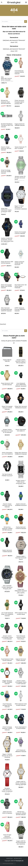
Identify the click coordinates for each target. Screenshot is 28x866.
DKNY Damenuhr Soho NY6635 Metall (21, 613)
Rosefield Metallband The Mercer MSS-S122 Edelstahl (7, 125)
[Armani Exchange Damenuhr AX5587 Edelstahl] (7, 719)
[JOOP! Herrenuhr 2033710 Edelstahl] (7, 804)
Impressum (9, 858)
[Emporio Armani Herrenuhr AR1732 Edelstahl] (7, 496)
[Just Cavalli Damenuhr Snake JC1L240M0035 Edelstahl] (7, 605)
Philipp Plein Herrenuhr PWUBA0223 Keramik (21, 407)
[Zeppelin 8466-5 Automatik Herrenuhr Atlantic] (21, 545)
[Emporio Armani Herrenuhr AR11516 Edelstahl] (7, 139)
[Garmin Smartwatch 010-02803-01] (21, 421)
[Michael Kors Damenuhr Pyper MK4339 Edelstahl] (7, 92)
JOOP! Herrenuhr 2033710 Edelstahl (7, 812)
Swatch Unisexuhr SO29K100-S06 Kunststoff (19, 263)
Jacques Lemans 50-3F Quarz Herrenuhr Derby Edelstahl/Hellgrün (20, 178)
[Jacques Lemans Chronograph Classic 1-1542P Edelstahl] (21, 673)
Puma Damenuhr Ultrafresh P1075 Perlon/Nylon (20, 637)
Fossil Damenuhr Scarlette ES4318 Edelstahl (19, 72)
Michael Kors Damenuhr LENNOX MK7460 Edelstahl (7, 528)
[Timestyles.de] (14, 2)
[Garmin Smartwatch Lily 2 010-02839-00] (7, 444)
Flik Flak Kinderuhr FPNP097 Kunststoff (7, 475)
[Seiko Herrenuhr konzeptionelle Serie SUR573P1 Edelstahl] (7, 300)
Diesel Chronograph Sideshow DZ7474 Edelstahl (7, 408)
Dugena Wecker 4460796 (7, 360)
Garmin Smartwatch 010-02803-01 (21, 430)
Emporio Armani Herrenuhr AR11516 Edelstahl (6, 148)
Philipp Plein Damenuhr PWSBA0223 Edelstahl (21, 453)
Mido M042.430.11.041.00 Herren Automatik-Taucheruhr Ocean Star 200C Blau (7, 80)
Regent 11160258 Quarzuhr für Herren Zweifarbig (7, 756)
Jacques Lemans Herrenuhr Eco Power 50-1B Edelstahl (7, 431)
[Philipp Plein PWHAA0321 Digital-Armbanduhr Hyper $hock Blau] (7, 196)
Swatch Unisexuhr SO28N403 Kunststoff (21, 504)
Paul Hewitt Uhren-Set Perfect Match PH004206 (21, 286)
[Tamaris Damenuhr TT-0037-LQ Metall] (21, 139)
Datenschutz (18, 858)
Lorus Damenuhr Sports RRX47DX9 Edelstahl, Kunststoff (20, 385)
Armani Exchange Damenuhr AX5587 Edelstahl (7, 728)
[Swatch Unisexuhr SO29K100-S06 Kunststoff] (21, 254)
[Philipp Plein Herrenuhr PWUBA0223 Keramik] (21, 398)
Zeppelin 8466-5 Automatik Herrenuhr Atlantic (20, 558)
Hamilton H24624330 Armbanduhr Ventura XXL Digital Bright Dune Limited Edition (7, 240)
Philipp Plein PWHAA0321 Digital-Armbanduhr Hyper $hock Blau (6, 211)
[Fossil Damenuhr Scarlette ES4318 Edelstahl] (21, 63)
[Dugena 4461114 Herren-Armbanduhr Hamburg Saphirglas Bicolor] (21, 771)
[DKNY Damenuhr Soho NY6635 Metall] (21, 605)
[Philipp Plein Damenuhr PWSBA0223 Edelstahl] (21, 444)
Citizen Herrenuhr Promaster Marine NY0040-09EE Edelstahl (19, 102)
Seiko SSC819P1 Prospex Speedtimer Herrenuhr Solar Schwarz (7, 588)
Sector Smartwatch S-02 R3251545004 (21, 727)
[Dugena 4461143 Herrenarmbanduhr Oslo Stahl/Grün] (21, 830)
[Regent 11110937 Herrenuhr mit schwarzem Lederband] (21, 195)
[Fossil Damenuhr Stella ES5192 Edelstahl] (7, 651)
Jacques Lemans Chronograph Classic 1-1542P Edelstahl (20, 682)
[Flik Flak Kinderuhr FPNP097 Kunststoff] (7, 466)
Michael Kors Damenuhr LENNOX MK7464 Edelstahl (21, 813)
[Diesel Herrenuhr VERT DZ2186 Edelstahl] (7, 375)
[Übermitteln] (25, 21)
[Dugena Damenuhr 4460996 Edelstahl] (21, 116)
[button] (1, 2)
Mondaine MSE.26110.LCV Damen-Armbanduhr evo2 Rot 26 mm (7, 790)
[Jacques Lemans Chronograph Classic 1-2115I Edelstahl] (7, 628)
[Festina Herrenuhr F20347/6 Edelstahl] (21, 519)
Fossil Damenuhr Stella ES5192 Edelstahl (7, 659)
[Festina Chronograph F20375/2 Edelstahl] (21, 224)
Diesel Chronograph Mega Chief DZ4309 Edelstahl (6, 286)
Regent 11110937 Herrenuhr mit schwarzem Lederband (21, 207)
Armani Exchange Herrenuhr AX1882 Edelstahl (6, 171)
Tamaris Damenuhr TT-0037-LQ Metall (21, 147)
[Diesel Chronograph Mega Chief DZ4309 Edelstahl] (7, 277)
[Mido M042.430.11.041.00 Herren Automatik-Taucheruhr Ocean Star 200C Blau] (7, 66)
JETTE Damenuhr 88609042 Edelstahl (20, 750)
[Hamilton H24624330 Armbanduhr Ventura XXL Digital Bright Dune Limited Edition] (7, 227)
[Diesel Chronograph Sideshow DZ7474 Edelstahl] (7, 398)
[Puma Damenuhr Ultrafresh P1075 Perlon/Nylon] (21, 628)
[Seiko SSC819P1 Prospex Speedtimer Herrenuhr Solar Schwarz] (7, 574)
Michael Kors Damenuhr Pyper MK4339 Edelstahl (6, 102)
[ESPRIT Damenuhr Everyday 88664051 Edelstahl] (21, 300)
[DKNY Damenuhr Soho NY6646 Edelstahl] (21, 696)
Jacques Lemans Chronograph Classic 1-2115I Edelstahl (7, 637)
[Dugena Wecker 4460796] (7, 352)
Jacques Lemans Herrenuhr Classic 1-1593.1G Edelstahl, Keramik (20, 362)
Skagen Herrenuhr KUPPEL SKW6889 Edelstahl (7, 682)
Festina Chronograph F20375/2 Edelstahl (20, 232)
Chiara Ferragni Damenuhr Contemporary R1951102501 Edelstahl (7, 837)
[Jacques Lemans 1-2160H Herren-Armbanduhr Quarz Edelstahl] (21, 469)
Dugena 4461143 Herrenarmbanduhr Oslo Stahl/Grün (21, 842)
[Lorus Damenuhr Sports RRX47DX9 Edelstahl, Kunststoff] (21, 375)
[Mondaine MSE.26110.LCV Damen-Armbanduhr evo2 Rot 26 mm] (7, 775)
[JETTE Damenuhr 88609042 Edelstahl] (21, 742)
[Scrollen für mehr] (14, 12)
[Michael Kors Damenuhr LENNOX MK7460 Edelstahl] (7, 519)
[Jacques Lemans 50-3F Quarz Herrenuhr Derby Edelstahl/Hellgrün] (21, 165)
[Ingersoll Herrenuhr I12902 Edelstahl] (21, 651)
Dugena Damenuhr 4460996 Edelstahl (20, 124)
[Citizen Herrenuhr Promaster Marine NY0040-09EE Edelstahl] (21, 92)
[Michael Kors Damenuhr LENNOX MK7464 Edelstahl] (21, 804)
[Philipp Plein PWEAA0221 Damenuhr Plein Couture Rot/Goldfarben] (21, 576)
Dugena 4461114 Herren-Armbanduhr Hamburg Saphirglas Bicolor (20, 784)
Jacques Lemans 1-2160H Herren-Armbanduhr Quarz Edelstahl (21, 483)
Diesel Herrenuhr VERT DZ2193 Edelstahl (7, 262)
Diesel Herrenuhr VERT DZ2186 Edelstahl (7, 384)
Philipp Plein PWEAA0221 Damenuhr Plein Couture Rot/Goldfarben (21, 591)
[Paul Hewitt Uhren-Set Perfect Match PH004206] (21, 277)
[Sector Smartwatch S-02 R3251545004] (21, 719)
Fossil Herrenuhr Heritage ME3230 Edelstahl (7, 705)
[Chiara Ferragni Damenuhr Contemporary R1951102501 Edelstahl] (7, 827)
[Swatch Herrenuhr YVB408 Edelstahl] (7, 542)
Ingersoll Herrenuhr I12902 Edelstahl (21, 659)
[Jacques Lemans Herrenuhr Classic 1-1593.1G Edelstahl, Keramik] (21, 352)
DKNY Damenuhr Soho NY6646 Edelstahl (21, 704)
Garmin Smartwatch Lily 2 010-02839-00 (7, 453)
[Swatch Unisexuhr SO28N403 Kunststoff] (21, 496)
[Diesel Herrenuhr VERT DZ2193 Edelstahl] (7, 254)
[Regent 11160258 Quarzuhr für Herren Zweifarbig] (7, 744)
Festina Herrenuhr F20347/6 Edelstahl (21, 527)
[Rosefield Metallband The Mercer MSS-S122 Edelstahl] (7, 116)
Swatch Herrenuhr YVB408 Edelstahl (7, 550)
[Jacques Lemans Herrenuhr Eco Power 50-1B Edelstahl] (7, 421)
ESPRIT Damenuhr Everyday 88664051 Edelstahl (20, 309)
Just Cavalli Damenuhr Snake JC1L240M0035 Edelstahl (7, 614)
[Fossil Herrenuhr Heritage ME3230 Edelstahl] (7, 696)
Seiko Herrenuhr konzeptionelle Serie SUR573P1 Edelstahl (6, 309)
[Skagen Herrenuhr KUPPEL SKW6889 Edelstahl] (7, 673)
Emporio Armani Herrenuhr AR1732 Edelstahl (7, 505)
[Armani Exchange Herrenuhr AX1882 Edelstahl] (7, 162)
